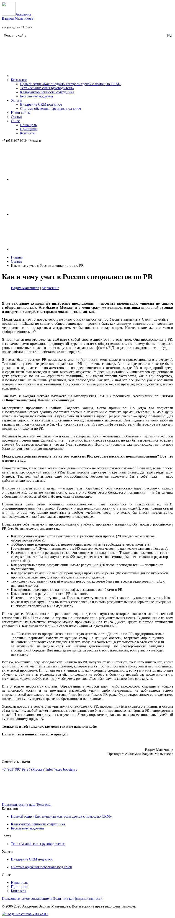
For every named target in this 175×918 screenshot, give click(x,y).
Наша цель (28, 125)
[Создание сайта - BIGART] (25, 914)
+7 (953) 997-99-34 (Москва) (21, 140)
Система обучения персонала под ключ (50, 108)
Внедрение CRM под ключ (41, 104)
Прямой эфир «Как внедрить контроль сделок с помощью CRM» (70, 84)
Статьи (16, 117)
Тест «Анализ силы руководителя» (47, 88)
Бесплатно (19, 80)
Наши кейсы (21, 113)
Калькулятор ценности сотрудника (47, 92)
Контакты (27, 133)
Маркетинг (50, 288)
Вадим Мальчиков (25, 288)
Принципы (28, 129)
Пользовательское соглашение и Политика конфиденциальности (52, 898)
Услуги (16, 100)
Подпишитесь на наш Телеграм (26, 804)
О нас (15, 121)
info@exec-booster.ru (61, 769)
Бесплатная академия (36, 96)
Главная (17, 257)
